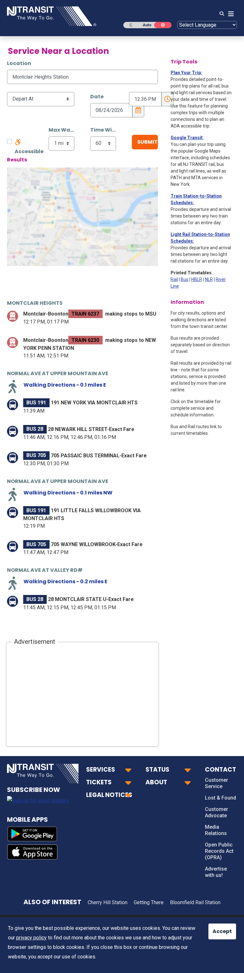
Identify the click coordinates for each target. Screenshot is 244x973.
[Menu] (229, 14)
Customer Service (216, 783)
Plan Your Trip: (186, 72)
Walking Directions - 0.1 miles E (65, 385)
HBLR (196, 279)
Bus (184, 279)
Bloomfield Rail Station (195, 902)
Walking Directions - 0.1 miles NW (68, 492)
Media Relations (216, 830)
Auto (147, 25)
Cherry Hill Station (107, 902)
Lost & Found (220, 798)
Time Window (103, 130)
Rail (174, 279)
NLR (209, 279)
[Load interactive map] (82, 216)
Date (97, 96)
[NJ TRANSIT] (51, 16)
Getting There (149, 902)
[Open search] (219, 14)
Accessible (29, 151)
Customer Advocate (216, 812)
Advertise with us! (216, 872)
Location (19, 63)
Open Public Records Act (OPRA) (219, 851)
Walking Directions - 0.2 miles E (65, 581)
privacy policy (31, 938)
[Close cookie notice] (217, 928)
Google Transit (187, 137)
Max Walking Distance (61, 130)
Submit (147, 142)
